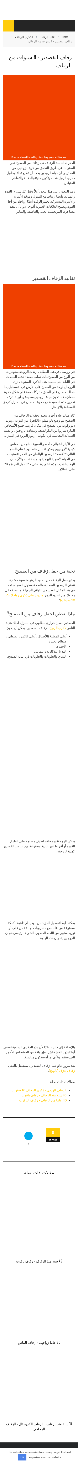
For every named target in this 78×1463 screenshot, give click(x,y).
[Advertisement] (39, 115)
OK (22, 1457)
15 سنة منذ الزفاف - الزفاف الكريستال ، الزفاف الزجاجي (39, 1426)
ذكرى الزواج (57, 628)
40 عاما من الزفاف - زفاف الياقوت (43, 1100)
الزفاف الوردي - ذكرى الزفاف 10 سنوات (39, 1090)
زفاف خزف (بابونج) (62, 1070)
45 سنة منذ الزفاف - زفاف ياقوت (44, 1095)
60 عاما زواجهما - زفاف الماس (39, 1342)
